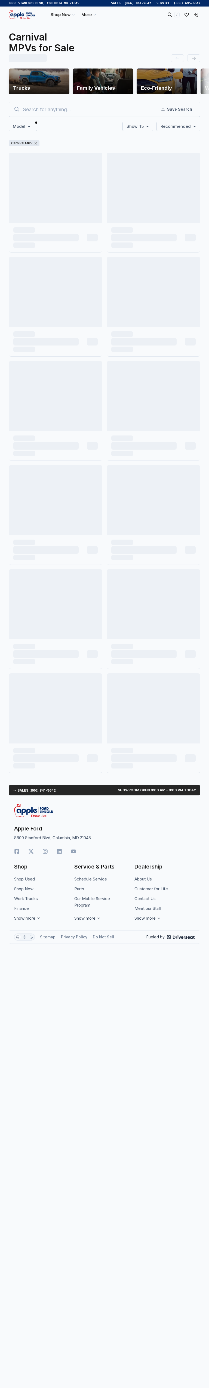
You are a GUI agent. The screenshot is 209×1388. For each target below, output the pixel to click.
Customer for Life (151, 888)
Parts (79, 888)
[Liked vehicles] (186, 14)
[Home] (22, 14)
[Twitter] (31, 851)
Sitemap (48, 937)
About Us (143, 879)
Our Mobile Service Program (92, 902)
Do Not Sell (103, 937)
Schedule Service (90, 879)
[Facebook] (17, 851)
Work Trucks (26, 898)
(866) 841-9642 (137, 3)
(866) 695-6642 (187, 3)
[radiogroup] (24, 937)
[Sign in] (196, 14)
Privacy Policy (74, 937)
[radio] (17, 937)
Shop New (23, 888)
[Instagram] (45, 851)
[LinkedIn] (59, 851)
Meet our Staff (148, 908)
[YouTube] (73, 851)
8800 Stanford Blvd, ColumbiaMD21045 (44, 3)
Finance (21, 908)
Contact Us (145, 898)
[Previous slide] (177, 58)
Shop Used (24, 879)
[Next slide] (193, 58)
